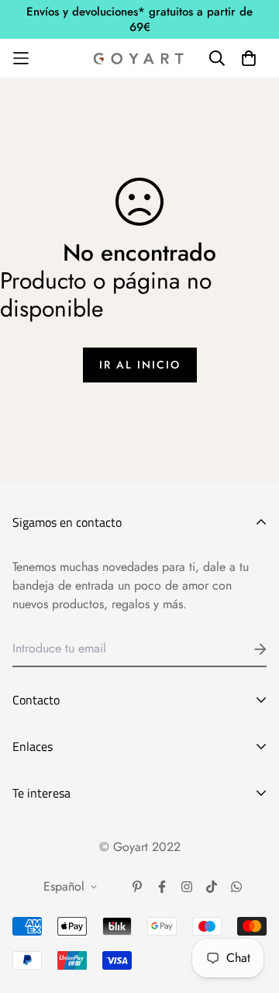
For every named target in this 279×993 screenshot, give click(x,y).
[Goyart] (139, 58)
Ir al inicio (140, 364)
